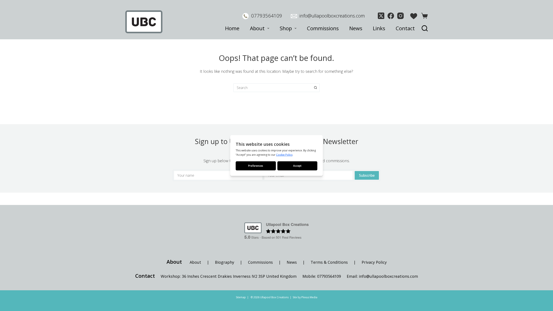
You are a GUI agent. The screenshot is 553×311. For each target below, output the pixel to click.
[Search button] (315, 88)
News (355, 28)
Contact (405, 28)
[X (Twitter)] (381, 16)
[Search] (425, 28)
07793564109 (266, 15)
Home (232, 28)
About (257, 28)
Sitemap (241, 297)
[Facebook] (391, 16)
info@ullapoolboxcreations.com (332, 15)
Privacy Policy (374, 262)
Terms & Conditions (329, 262)
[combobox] (272, 87)
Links (379, 28)
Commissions (323, 28)
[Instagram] (400, 16)
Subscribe (367, 175)
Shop (286, 28)
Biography (224, 262)
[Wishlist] (413, 16)
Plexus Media (309, 297)
